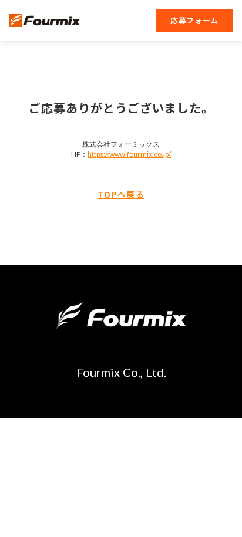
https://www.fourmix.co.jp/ (129, 154)
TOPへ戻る (121, 194)
